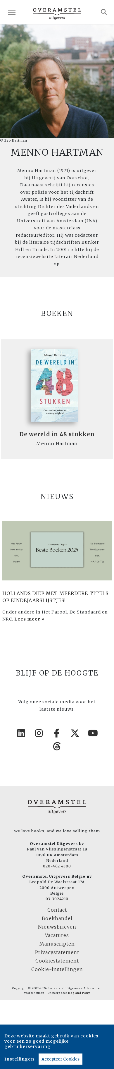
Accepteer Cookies (61, 1059)
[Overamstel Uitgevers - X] (75, 733)
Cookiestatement (57, 961)
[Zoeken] (104, 12)
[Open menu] (12, 12)
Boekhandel (57, 918)
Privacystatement (57, 952)
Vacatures (57, 935)
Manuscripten (57, 944)
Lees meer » (29, 619)
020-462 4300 (57, 866)
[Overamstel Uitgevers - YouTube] (93, 733)
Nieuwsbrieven (57, 927)
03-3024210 (57, 898)
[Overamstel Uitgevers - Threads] (57, 746)
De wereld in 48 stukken (57, 434)
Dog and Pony (79, 992)
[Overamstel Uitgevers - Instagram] (39, 733)
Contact (57, 910)
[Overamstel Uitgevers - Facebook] (57, 733)
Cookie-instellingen (57, 969)
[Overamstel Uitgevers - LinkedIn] (21, 733)
